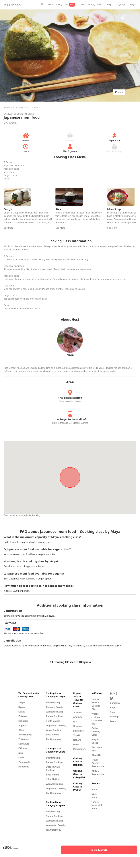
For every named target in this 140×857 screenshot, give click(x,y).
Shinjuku (77, 712)
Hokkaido (23, 721)
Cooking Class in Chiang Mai (79, 774)
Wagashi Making (54, 711)
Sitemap (114, 716)
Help (109, 4)
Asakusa (78, 717)
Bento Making (53, 721)
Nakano (77, 740)
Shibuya (77, 726)
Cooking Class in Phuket (77, 786)
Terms (113, 721)
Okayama (11, 122)
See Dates (99, 850)
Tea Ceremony (53, 739)
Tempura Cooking (55, 707)
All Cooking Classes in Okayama (70, 662)
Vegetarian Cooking (56, 725)
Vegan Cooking (53, 730)
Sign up (121, 4)
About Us (96, 755)
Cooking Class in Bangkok (78, 761)
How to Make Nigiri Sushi (97, 805)
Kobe (21, 757)
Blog (112, 712)
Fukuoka (22, 716)
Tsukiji (76, 735)
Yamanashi (24, 762)
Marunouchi (79, 749)
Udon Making (52, 779)
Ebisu (76, 721)
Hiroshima (23, 766)
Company (115, 703)
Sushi (94, 789)
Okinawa (22, 748)
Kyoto (21, 707)
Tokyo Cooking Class (90, 4)
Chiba (21, 730)
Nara (21, 753)
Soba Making (52, 734)
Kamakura (23, 744)
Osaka (21, 711)
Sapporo (22, 725)
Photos (119, 92)
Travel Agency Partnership (98, 763)
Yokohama (23, 739)
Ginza (76, 744)
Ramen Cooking (54, 716)
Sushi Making (53, 702)
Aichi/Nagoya (25, 734)
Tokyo (21, 702)
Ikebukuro (78, 731)
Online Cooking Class (60, 4)
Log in (133, 4)
